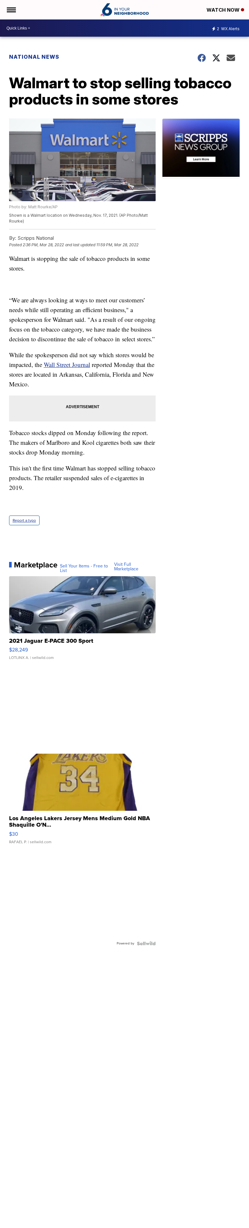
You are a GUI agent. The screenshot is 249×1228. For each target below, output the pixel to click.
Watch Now (224, 10)
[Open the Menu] (11, 9)
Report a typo (24, 520)
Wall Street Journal (67, 364)
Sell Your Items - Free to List (84, 568)
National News (34, 57)
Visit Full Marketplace (126, 566)
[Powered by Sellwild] (146, 943)
